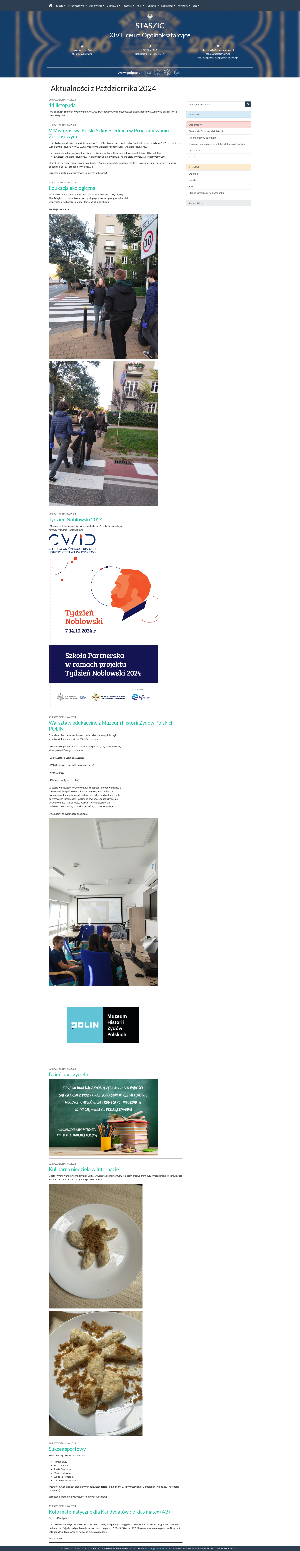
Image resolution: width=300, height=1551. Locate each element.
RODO (192, 156)
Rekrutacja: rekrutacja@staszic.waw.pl (218, 57)
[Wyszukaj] (248, 104)
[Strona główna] (50, 5)
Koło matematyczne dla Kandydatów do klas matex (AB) (109, 1512)
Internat (127, 5)
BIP (191, 186)
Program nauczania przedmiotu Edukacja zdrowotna (217, 143)
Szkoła (60, 5)
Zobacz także (196, 203)
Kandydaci (167, 5)
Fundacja (151, 5)
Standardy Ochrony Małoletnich (206, 131)
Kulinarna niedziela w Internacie (84, 1169)
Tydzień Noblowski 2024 (76, 519)
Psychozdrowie (76, 5)
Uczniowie (112, 5)
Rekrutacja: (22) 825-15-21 (150, 53)
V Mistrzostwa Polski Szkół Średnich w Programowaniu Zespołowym (109, 133)
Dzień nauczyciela (68, 1074)
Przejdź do (194, 167)
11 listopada (62, 105)
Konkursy (183, 5)
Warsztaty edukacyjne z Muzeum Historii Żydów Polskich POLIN (111, 726)
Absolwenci (95, 5)
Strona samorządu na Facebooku (206, 192)
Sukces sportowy (67, 1449)
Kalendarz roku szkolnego (203, 137)
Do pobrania (195, 150)
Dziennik (193, 173)
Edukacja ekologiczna (72, 188)
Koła (139, 5)
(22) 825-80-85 (150, 49)
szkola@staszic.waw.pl (218, 53)
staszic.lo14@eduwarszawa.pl (218, 49)
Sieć (195, 5)
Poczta (192, 179)
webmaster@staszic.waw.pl (155, 1548)
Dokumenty (195, 124)
